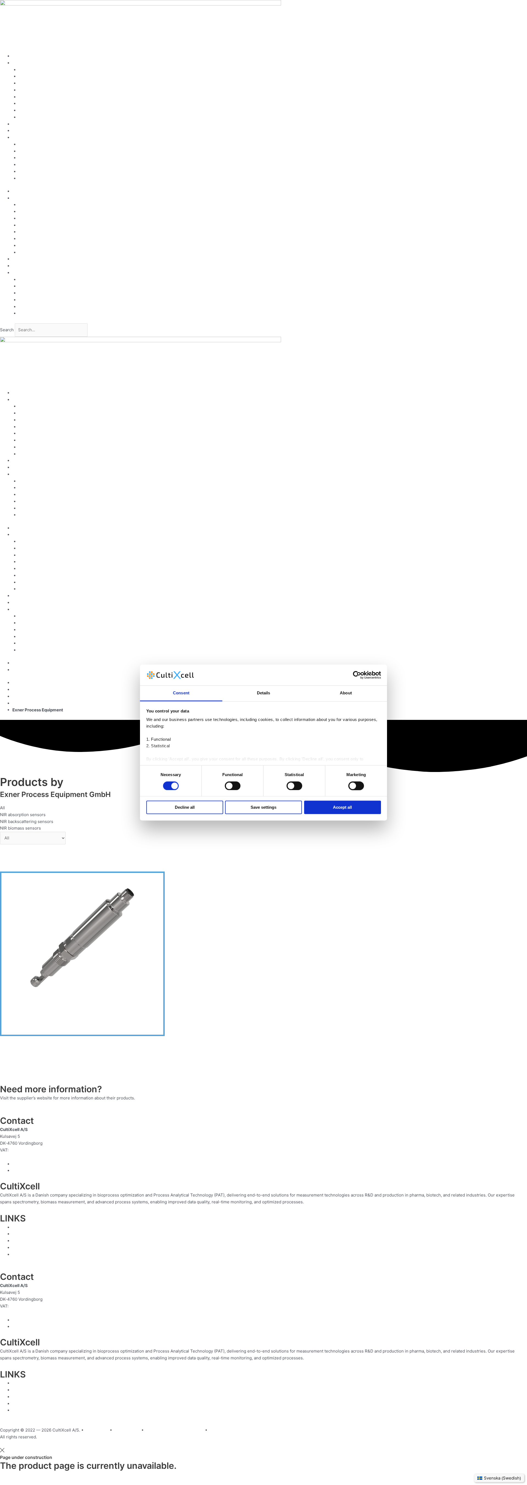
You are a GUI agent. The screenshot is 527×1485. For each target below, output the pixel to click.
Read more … (317, 1201)
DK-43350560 (23, 1150)
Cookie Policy (32, 178)
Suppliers (21, 124)
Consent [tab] (181, 693)
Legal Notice (31, 157)
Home (18, 56)
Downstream (31, 76)
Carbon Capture (34, 117)
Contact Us (29, 144)
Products (21, 63)
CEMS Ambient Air (36, 103)
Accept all (342, 807)
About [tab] (346, 693)
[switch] (232, 785)
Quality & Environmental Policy (174, 1430)
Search (7, 329)
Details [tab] (263, 693)
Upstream (28, 69)
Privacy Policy (126, 1430)
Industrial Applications (40, 97)
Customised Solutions (33, 130)
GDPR (24, 164)
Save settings (263, 807)
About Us (21, 137)
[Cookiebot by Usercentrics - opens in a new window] (357, 675)
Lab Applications (35, 90)
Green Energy (32, 110)
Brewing (27, 83)
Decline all (185, 807)
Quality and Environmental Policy (50, 171)
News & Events (33, 151)
